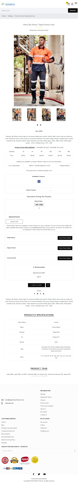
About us (43, 409)
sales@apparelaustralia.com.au (14, 400)
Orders (42, 425)
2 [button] (40, 125)
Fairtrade (4, 443)
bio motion (41, 374)
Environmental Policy (7, 437)
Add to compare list (48, 285)
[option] (17, 114)
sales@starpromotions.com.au (41, 228)
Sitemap (42, 394)
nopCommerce (42, 479)
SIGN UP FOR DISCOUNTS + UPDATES (14, 447)
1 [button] (37, 125)
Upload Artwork (14, 217)
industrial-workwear (54, 374)
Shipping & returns (46, 397)
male (8, 374)
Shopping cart (44, 431)
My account (43, 422)
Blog (2, 425)
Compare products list (8, 431)
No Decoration (40, 267)
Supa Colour (11, 248)
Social (39, 291)
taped (66, 374)
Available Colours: (38, 176)
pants (16, 374)
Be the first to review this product (39, 30)
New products (5, 434)
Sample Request (65, 166)
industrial (30, 374)
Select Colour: (31, 190)
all (22, 374)
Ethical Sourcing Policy (8, 440)
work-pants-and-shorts (38, 376)
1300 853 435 (9, 403)
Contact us (43, 415)
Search (73, 10)
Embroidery (11, 238)
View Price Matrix (65, 238)
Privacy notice (44, 403)
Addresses (43, 428)
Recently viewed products (9, 428)
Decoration (43, 412)
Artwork (42, 400)
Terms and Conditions (47, 406)
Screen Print (11, 258)
